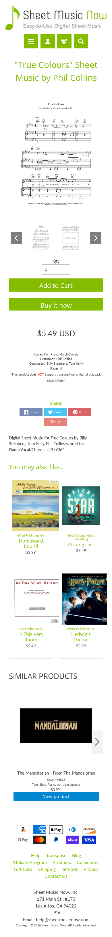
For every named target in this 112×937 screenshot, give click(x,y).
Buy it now (56, 305)
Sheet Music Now (54, 925)
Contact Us (56, 876)
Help (35, 855)
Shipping (47, 869)
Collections (88, 862)
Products (62, 862)
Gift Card (23, 869)
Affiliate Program (30, 862)
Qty (56, 261)
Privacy (91, 869)
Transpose (56, 855)
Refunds (69, 869)
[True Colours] (41, 238)
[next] (97, 742)
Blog (76, 855)
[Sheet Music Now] (56, 18)
